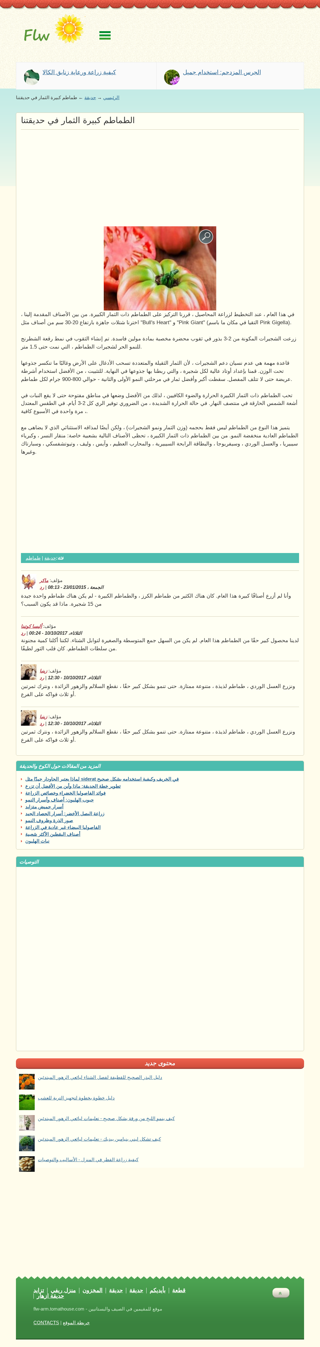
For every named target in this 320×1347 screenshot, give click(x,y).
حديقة (90, 97)
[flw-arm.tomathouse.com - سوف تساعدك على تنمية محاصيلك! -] (52, 33)
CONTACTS (46, 1322)
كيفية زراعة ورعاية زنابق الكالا (79, 72)
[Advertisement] (160, 176)
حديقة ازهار (50, 1296)
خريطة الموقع (76, 1322)
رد (42, 587)
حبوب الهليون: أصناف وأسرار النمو (59, 799)
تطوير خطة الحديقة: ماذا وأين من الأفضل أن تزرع (73, 786)
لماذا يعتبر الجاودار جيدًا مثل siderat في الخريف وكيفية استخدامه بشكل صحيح (102, 779)
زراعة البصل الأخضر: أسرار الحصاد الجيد (64, 813)
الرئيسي (111, 97)
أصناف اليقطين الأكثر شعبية (52, 834)
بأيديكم (158, 1290)
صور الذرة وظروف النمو (49, 820)
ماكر (44, 580)
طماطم (33, 558)
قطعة (179, 1290)
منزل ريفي (63, 1290)
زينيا (43, 670)
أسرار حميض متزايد (44, 806)
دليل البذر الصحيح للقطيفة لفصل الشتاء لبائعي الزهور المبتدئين (100, 1077)
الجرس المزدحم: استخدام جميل (222, 72)
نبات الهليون (37, 841)
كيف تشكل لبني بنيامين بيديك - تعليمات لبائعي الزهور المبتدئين (99, 1139)
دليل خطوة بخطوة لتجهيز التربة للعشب (76, 1097)
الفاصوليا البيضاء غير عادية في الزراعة (63, 827)
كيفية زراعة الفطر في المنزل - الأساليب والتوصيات (88, 1159)
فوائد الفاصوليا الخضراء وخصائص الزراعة (65, 793)
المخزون (92, 1290)
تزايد (38, 1290)
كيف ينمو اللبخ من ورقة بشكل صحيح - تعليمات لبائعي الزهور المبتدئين (106, 1118)
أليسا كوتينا (31, 626)
